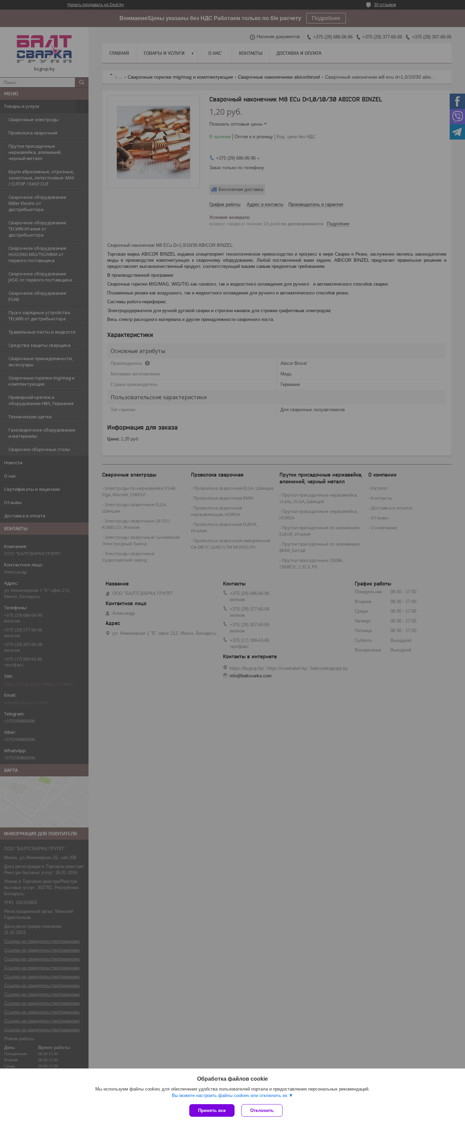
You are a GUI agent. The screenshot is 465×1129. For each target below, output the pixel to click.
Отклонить (262, 1110)
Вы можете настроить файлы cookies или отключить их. (230, 1095)
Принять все (212, 1110)
